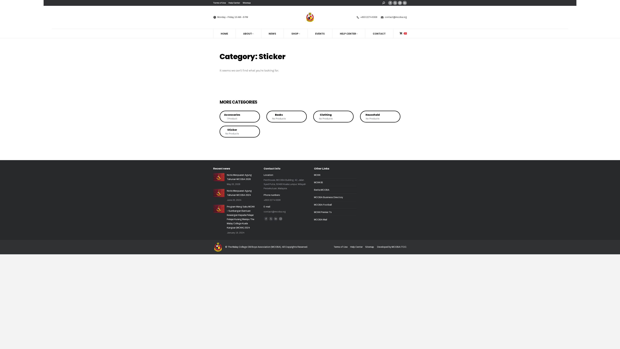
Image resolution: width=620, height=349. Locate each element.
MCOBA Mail (320, 219)
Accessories (232, 114)
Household (373, 114)
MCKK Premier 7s (323, 212)
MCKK (317, 175)
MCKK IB (318, 182)
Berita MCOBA (321, 190)
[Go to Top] (615, 344)
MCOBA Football (323, 205)
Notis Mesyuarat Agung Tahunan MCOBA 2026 (239, 177)
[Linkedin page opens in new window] (405, 3)
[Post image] (218, 177)
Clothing (326, 114)
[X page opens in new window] (395, 3)
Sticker (232, 130)
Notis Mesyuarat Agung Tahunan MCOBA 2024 (239, 193)
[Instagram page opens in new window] (400, 3)
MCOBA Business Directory (328, 197)
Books (279, 114)
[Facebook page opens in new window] (390, 3)
